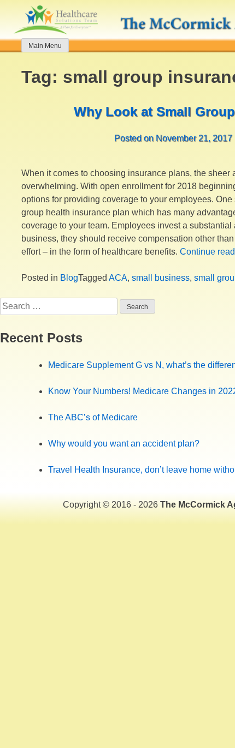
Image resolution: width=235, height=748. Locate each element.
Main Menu (45, 46)
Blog (69, 277)
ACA (118, 277)
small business (161, 277)
